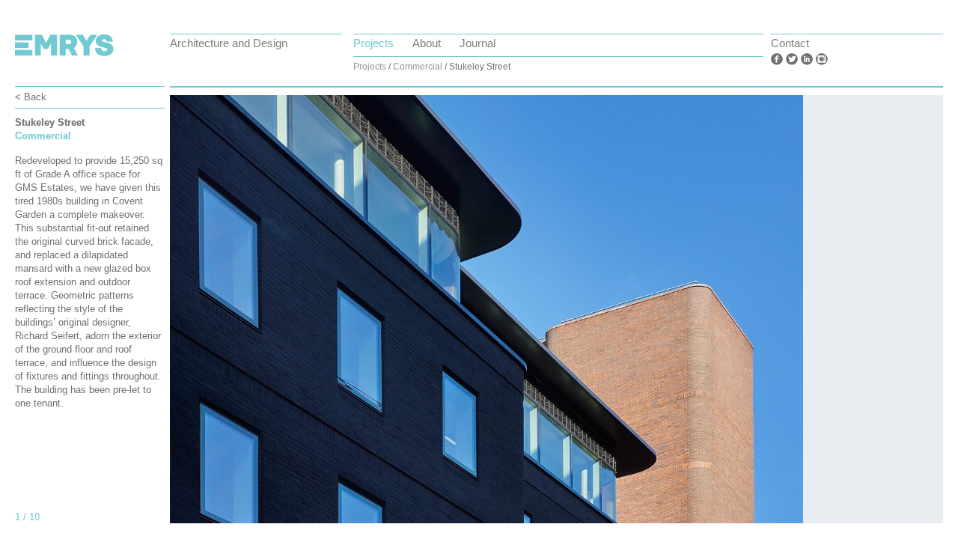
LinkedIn (807, 59)
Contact (790, 43)
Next (898, 317)
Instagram (822, 59)
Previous (215, 317)
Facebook (777, 59)
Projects (373, 43)
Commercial (417, 66)
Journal (477, 43)
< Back (30, 97)
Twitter (792, 59)
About (426, 43)
